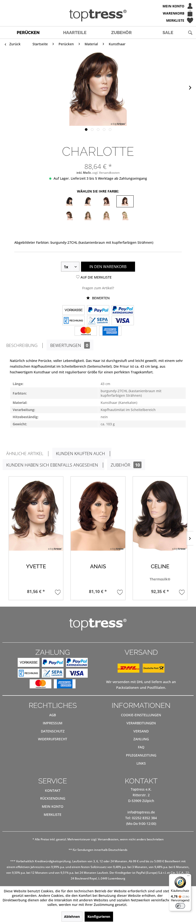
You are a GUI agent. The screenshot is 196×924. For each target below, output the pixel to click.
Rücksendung (52, 798)
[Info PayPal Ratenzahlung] (122, 310)
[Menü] (188, 877)
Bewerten (100, 298)
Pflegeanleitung (141, 755)
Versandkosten (108, 839)
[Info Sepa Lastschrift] (98, 321)
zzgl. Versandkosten (106, 173)
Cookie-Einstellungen (141, 715)
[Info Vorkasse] (73, 310)
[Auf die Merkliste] (57, 592)
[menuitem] (98, 6)
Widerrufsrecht (52, 739)
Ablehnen (72, 916)
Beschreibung (22, 345)
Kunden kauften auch (80, 453)
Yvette (36, 566)
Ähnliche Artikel (24, 453)
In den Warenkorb (107, 266)
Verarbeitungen (141, 723)
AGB (52, 715)
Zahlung (141, 739)
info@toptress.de (141, 812)
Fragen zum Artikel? (98, 288)
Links (141, 763)
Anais (98, 566)
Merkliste (52, 814)
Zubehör (125, 465)
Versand (141, 731)
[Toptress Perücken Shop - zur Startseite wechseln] (98, 15)
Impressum (52, 723)
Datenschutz (53, 731)
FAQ (141, 747)
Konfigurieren (98, 916)
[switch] (180, 906)
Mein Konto (52, 806)
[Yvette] (36, 515)
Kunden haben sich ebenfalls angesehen (52, 465)
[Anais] (98, 515)
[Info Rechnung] (73, 321)
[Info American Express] (110, 331)
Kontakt (52, 790)
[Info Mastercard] (85, 331)
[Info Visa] (122, 321)
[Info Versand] (141, 671)
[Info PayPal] (98, 310)
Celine (160, 566)
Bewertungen (69, 345)
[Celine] (160, 515)
